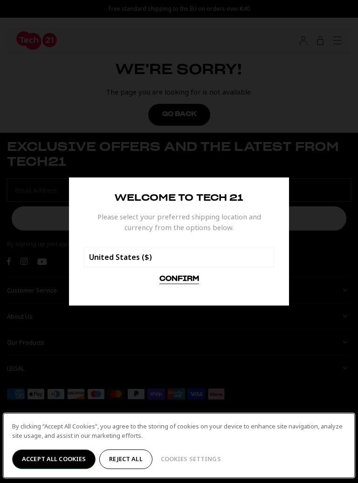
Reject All (125, 459)
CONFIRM (179, 279)
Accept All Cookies (54, 459)
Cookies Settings (191, 459)
